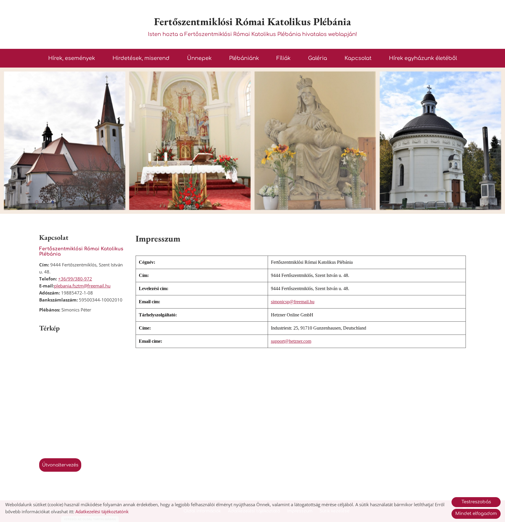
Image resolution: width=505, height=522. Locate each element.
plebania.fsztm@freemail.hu (82, 286)
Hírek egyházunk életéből (423, 58)
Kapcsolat (358, 58)
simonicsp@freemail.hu (292, 301)
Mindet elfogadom (476, 513)
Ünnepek (199, 58)
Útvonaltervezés (60, 465)
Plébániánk (244, 58)
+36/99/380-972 (75, 279)
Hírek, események (71, 58)
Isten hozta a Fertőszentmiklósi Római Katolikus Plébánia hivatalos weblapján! (252, 26)
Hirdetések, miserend (141, 58)
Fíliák (283, 58)
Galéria (317, 58)
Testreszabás (476, 501)
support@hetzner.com (291, 341)
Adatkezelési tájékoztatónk (102, 511)
